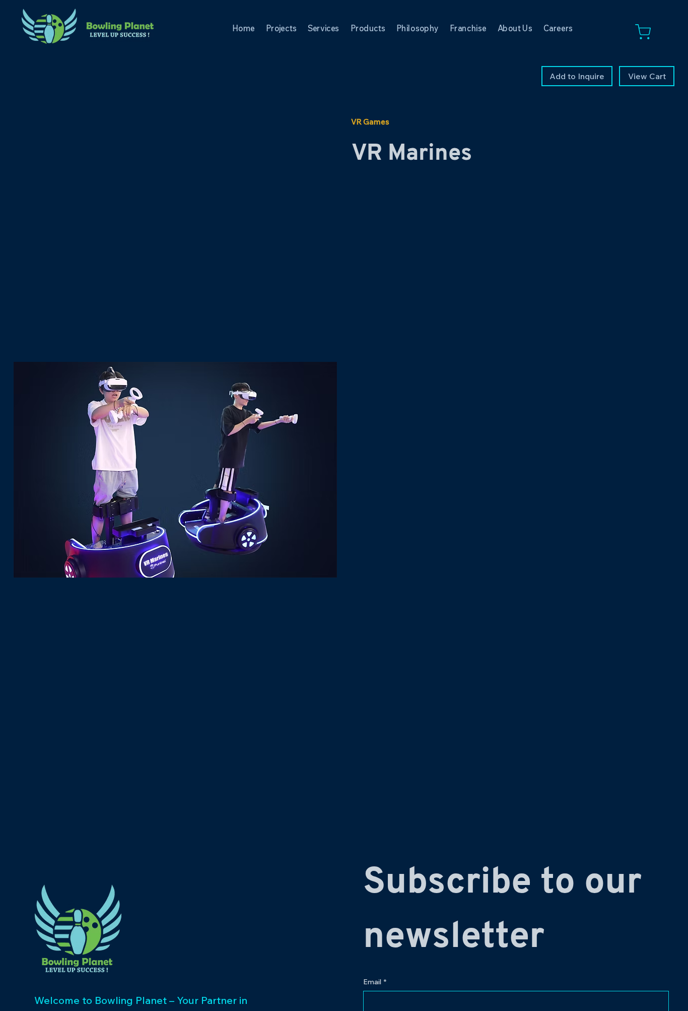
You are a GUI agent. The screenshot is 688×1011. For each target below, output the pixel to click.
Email (374, 981)
